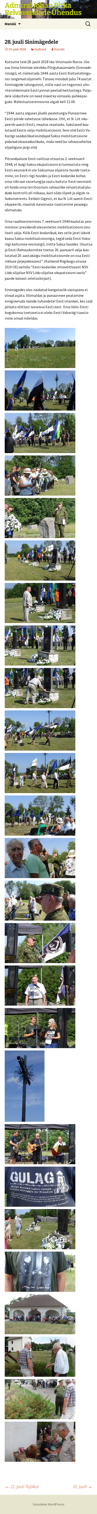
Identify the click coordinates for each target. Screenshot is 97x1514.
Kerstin (59, 49)
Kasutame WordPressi (48, 1504)
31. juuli (82, 1486)
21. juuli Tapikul (22, 1486)
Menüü (10, 23)
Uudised (40, 49)
